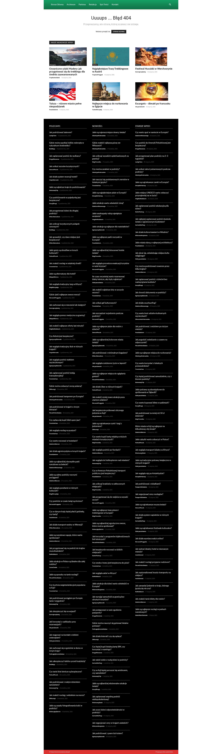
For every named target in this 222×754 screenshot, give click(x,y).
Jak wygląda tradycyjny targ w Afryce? (65, 284)
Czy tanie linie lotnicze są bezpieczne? (65, 672)
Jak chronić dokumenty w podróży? (150, 293)
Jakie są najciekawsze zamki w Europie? (152, 182)
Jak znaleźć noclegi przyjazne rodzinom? (152, 562)
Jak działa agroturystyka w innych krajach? (67, 451)
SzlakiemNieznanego (55, 467)
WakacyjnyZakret (54, 711)
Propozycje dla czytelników (164, 752)
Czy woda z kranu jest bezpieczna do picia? (110, 563)
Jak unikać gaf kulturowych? (104, 303)
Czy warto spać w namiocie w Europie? (152, 132)
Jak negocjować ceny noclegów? (149, 494)
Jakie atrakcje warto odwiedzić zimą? (108, 203)
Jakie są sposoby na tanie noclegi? (63, 575)
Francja (52, 100)
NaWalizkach (53, 554)
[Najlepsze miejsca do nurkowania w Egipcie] (111, 91)
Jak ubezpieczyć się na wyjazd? (62, 611)
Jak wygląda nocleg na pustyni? (62, 430)
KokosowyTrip (53, 190)
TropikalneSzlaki (54, 77)
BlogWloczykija (54, 287)
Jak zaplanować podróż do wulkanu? (65, 156)
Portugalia (53, 65)
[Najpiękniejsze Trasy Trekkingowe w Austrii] (111, 56)
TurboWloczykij (97, 109)
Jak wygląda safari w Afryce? (104, 573)
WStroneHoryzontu (98, 589)
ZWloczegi (52, 389)
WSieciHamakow (54, 217)
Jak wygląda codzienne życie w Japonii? (109, 363)
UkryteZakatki (140, 107)
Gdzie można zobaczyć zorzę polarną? (65, 386)
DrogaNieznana (54, 159)
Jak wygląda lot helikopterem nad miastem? (111, 460)
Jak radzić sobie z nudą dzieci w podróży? (110, 660)
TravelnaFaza (53, 266)
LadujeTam (52, 135)
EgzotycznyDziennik (55, 339)
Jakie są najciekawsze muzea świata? (150, 505)
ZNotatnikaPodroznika (142, 319)
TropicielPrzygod (97, 75)
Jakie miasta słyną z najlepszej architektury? (154, 243)
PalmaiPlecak (53, 256)
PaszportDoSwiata (141, 487)
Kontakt (115, 5)
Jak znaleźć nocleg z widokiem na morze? (67, 695)
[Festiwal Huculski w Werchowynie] (154, 56)
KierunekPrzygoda (55, 298)
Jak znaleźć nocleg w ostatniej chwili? (65, 263)
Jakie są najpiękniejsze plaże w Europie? (109, 193)
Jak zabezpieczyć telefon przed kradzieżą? (67, 661)
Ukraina (138, 65)
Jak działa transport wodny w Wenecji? (66, 525)
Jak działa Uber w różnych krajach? (107, 387)
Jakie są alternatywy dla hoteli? (62, 274)
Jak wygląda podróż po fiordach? (106, 450)
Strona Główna (57, 5)
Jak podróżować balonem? (60, 132)
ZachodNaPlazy (97, 663)
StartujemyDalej (140, 72)
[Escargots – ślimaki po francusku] (154, 91)
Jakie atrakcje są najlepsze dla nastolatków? (110, 227)
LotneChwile (53, 567)
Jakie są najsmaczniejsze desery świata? (109, 132)
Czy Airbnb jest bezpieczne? (61, 336)
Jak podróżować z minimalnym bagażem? (110, 353)
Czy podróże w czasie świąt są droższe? (66, 501)
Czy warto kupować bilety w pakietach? (152, 403)
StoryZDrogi (53, 203)
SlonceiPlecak (53, 169)
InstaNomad (53, 517)
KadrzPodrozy (96, 555)
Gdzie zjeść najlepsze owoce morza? (64, 295)
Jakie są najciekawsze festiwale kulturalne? (153, 528)
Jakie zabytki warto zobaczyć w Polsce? (152, 439)
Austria (95, 65)
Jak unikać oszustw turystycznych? (64, 166)
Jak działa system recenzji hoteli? (63, 177)
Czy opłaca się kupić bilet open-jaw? (64, 420)
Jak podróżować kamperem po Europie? (66, 397)
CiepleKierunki (54, 180)
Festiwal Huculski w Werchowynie (153, 69)
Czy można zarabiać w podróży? (106, 169)
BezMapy (52, 149)
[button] (170, 5)
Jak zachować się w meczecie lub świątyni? (67, 305)
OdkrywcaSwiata (54, 641)
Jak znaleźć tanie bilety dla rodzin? (150, 599)
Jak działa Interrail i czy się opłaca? (107, 636)
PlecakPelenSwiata (55, 413)
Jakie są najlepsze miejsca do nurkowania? (153, 353)
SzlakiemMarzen (54, 444)
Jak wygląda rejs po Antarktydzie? (149, 473)
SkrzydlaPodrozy (97, 196)
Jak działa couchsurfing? (145, 303)
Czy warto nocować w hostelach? (63, 441)
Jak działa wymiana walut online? (149, 539)
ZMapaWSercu (53, 277)
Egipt (94, 100)
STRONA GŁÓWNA (119, 31)
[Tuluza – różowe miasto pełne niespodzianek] (68, 91)
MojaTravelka (96, 162)
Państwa (82, 5)
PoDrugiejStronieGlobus (56, 654)
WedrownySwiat (97, 702)
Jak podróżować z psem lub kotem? (107, 733)
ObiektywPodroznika (56, 400)
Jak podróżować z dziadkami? (148, 484)
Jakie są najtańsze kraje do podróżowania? (67, 187)
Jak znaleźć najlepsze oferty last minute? (66, 326)
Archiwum (71, 5)
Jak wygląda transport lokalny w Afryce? (152, 450)
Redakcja (93, 5)
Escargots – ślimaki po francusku (152, 103)
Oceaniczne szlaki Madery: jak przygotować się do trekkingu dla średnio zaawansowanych (67, 72)
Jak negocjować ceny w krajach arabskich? (110, 723)
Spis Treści (104, 5)
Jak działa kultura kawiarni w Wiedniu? (152, 232)
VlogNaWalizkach (54, 329)
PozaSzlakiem (53, 109)
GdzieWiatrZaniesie (141, 615)
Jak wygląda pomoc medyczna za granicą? (67, 315)
